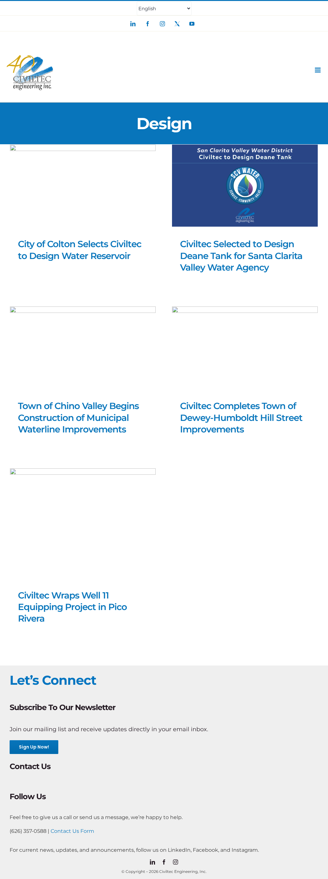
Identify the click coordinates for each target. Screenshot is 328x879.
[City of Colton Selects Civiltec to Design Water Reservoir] (83, 186)
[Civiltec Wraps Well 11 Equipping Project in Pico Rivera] (83, 523)
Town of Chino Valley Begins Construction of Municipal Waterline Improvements (78, 417)
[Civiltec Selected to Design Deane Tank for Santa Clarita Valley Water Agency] (245, 186)
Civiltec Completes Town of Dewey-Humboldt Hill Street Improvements (241, 417)
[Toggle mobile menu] (318, 70)
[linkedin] (152, 862)
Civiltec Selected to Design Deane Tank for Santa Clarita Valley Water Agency (241, 256)
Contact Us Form (72, 831)
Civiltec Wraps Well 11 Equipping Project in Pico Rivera (72, 607)
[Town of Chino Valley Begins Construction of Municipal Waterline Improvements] (83, 347)
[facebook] (164, 862)
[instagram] (175, 862)
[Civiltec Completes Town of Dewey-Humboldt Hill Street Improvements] (245, 347)
